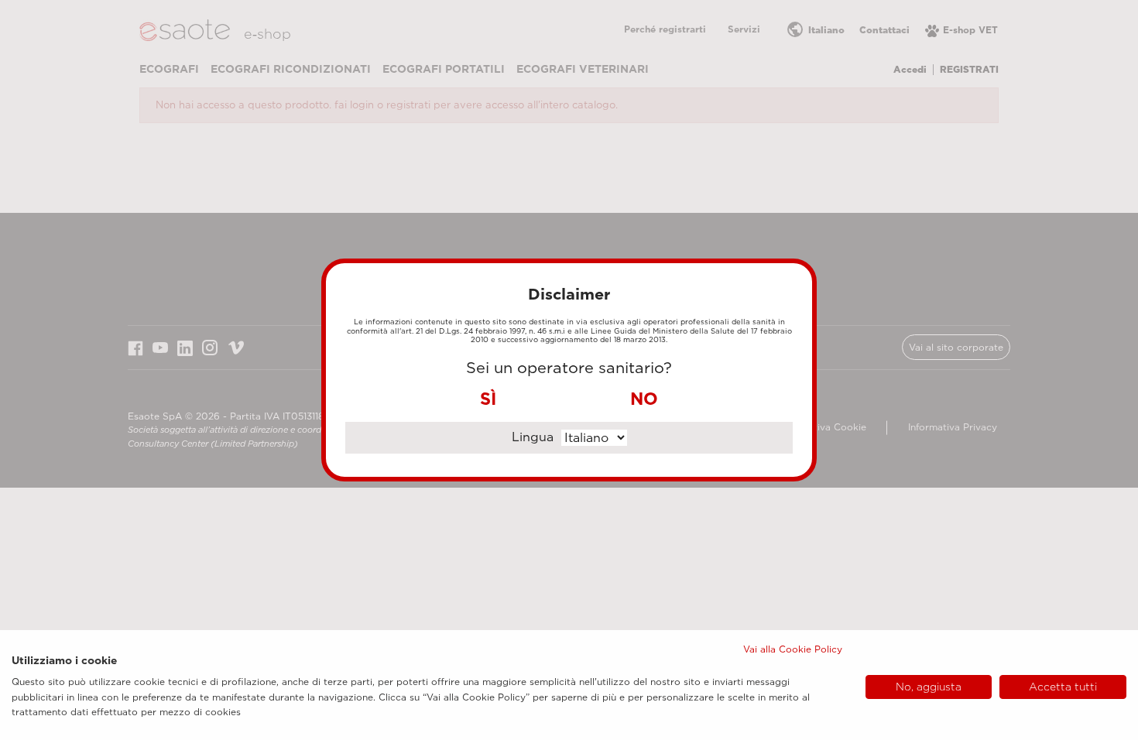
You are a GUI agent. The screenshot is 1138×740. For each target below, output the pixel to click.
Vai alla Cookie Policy (792, 649)
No (644, 398)
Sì (488, 398)
